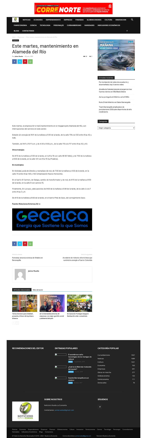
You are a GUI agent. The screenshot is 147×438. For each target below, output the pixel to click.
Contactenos (28, 31)
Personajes (59, 25)
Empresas (68, 20)
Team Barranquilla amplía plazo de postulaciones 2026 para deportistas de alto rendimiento (115, 109)
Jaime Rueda (19, 56)
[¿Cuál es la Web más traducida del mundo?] (60, 370)
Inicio (14, 37)
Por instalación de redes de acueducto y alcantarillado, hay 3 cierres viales (114, 83)
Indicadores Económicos (109, 25)
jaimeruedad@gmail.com (64, 410)
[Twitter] (19, 61)
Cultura (108, 20)
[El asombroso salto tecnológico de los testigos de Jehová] (60, 357)
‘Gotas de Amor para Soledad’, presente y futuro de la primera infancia (22, 316)
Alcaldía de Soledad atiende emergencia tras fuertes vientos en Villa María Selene (115, 90)
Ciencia (33, 25)
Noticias (26, 20)
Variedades (89, 25)
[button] (132, 20)
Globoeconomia (94, 20)
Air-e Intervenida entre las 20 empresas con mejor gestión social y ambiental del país (52, 316)
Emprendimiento (53, 20)
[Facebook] (127, 31)
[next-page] (17, 323)
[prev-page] (13, 323)
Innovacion (120, 20)
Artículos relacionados (22, 290)
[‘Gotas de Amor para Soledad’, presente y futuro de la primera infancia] (24, 303)
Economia (38, 20)
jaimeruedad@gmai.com (83, 436)
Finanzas (79, 20)
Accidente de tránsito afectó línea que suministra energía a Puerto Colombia (77, 259)
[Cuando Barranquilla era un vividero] (60, 381)
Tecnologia (45, 25)
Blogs (16, 31)
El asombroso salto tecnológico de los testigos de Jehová (80, 357)
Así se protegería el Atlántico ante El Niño (114, 97)
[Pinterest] (25, 61)
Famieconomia (20, 25)
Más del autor (38, 290)
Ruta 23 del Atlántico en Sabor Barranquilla (114, 102)
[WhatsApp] (30, 61)
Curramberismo (74, 25)
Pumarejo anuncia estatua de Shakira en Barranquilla (27, 259)
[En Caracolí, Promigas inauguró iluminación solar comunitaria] (79, 303)
